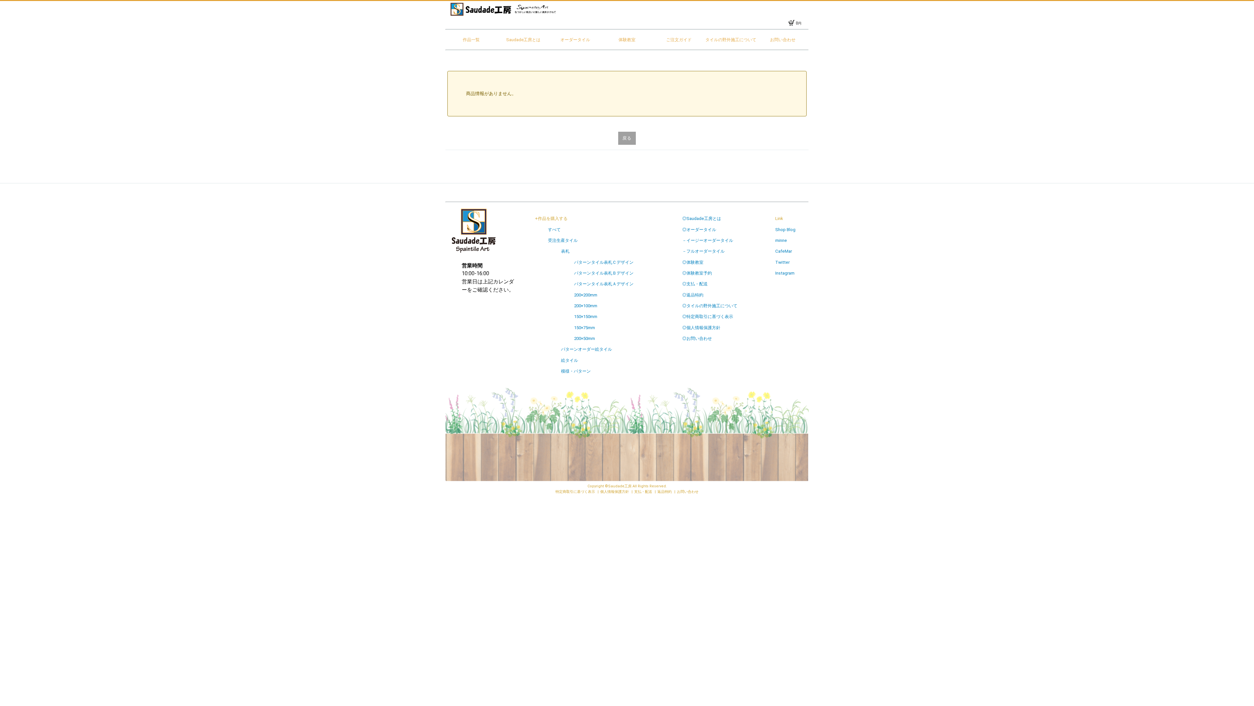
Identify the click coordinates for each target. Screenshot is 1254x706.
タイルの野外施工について (730, 39)
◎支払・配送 (695, 283)
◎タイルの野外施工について (709, 305)
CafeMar (783, 251)
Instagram (785, 273)
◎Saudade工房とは (701, 218)
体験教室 (627, 39)
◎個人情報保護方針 (701, 327)
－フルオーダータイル (703, 251)
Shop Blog (785, 229)
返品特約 (665, 492)
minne (781, 240)
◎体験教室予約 (697, 273)
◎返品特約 (692, 295)
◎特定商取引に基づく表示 (707, 316)
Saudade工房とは (523, 39)
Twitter (782, 262)
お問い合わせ (783, 39)
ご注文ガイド (679, 39)
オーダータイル (575, 39)
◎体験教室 (692, 262)
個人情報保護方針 (615, 492)
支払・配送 (643, 492)
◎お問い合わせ (697, 338)
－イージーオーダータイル (707, 240)
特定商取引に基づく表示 (575, 492)
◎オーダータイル (699, 229)
